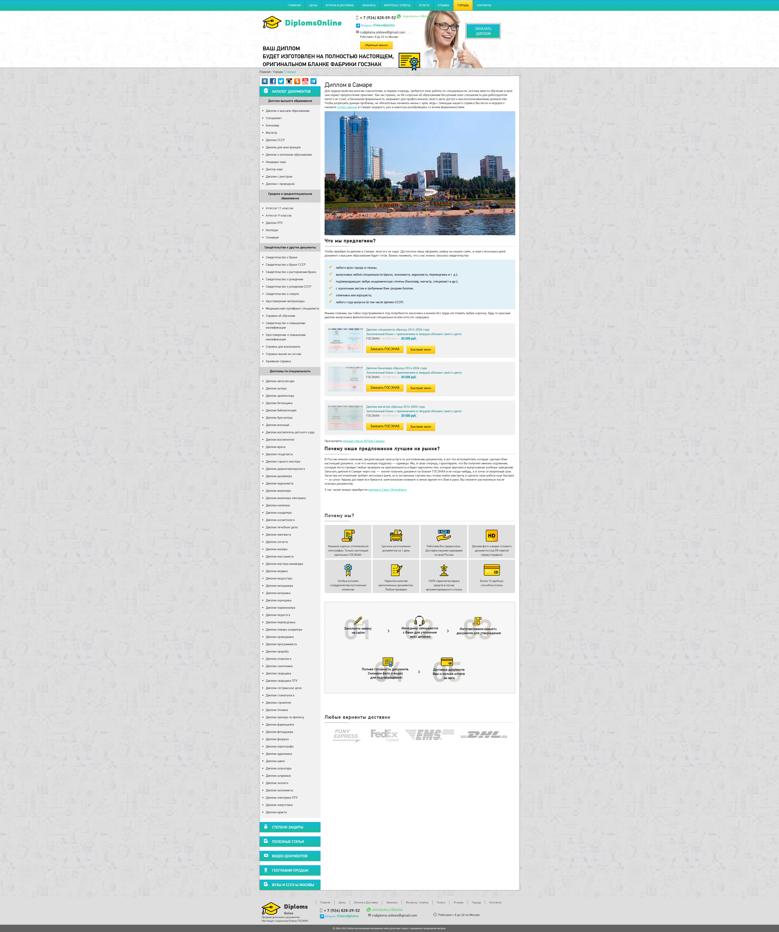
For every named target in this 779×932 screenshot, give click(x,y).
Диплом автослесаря (280, 381)
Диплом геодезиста (279, 454)
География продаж (290, 870)
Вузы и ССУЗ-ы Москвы (293, 885)
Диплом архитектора (280, 396)
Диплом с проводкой (280, 184)
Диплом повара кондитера (284, 629)
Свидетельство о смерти (282, 294)
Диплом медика (277, 571)
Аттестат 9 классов (279, 215)
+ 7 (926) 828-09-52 (378, 17)
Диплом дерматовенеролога (285, 469)
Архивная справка (278, 361)
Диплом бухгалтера (279, 418)
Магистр (271, 133)
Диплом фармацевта (280, 724)
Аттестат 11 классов (279, 208)
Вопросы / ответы (397, 5)
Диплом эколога (277, 783)
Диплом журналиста (279, 483)
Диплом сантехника (279, 666)
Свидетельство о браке (281, 257)
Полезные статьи (288, 841)
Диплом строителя (278, 702)
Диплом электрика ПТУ (282, 797)
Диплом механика (278, 593)
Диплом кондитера (279, 513)
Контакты (484, 5)
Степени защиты (287, 827)
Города (463, 5)
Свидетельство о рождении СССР (288, 286)
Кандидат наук (276, 162)
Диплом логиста (277, 542)
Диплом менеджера (279, 586)
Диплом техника (277, 710)
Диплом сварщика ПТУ (281, 681)
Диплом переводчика (280, 622)
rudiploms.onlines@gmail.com (382, 32)
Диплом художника (279, 754)
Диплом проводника (280, 637)
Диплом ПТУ (274, 223)
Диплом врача (275, 447)
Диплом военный (277, 425)
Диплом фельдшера (279, 732)
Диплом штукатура (279, 768)
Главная (294, 5)
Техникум (272, 237)
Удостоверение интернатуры (285, 301)
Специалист (274, 118)
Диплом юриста (276, 812)
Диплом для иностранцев (283, 147)
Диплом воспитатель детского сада (290, 432)
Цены (313, 5)
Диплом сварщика (278, 673)
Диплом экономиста (279, 790)
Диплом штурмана (278, 776)
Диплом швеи (275, 761)
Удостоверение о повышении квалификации (286, 337)
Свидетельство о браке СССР (286, 264)
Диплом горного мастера (283, 461)
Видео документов (289, 856)
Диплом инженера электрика (286, 498)
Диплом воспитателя (280, 439)
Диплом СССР (275, 140)
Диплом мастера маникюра (284, 564)
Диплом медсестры (279, 578)
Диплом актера (276, 388)
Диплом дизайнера (279, 476)
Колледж (272, 230)
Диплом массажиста (280, 556)
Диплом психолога (278, 659)
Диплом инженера (278, 491)
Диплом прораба (277, 651)
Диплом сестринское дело (284, 688)
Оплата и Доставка (340, 5)
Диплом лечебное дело (282, 527)
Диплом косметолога (280, 520)
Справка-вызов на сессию (283, 354)
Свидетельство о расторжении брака (291, 272)
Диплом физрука (277, 739)
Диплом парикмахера (280, 607)
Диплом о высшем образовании (287, 111)
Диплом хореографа (280, 746)
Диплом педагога (278, 615)
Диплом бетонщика (279, 403)
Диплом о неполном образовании (289, 154)
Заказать (369, 5)
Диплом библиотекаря (281, 410)
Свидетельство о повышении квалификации (285, 325)
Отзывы (443, 5)
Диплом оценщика (279, 600)
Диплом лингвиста (278, 534)
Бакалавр (272, 125)
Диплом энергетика (279, 805)
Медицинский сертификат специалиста (292, 308)
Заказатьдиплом (483, 31)
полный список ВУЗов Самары (363, 441)
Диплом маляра (276, 549)
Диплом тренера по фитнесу (285, 717)
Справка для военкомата (283, 346)
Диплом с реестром (279, 176)
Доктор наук (274, 169)
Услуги (424, 5)
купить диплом (347, 107)
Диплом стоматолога (280, 695)
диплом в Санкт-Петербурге (387, 490)
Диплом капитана (278, 505)
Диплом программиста (281, 644)
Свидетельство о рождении (284, 279)
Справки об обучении (280, 316)
